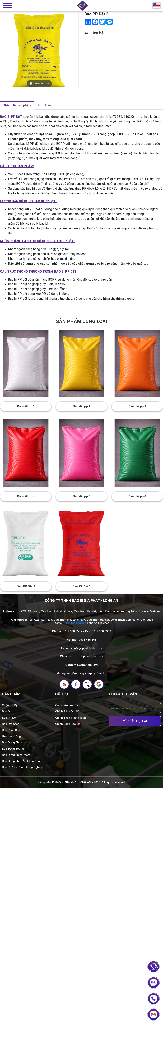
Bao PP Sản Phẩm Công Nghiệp (22, 767)
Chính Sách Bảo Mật (68, 723)
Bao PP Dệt (9, 717)
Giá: (86, 33)
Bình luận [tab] (44, 105)
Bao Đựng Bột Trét (13, 748)
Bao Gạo (7, 711)
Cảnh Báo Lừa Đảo (67, 705)
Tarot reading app (75, 622)
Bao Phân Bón (11, 730)
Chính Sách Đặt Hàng (69, 711)
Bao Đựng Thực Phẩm (16, 754)
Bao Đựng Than (12, 742)
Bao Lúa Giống (11, 736)
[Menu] (7, 5)
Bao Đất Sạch (10, 723)
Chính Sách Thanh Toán (70, 717)
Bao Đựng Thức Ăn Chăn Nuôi (21, 761)
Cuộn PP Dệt (10, 705)
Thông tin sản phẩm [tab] (17, 105)
